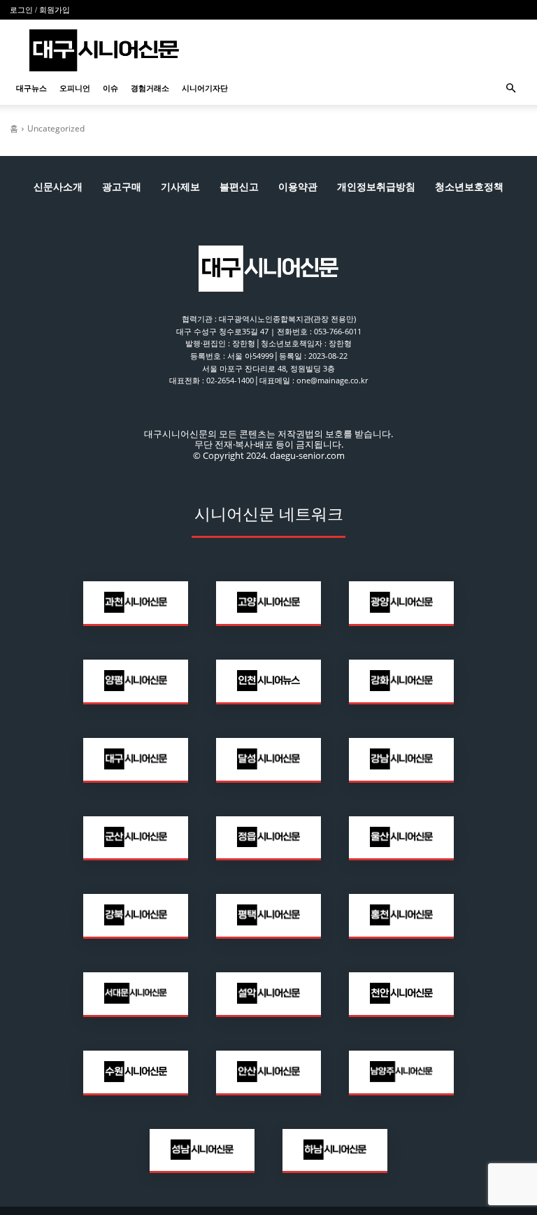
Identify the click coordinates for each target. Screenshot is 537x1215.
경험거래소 (150, 88)
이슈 (110, 88)
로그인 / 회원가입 (40, 10)
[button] (510, 88)
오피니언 (74, 88)
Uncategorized (56, 128)
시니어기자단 (205, 88)
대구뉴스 (31, 88)
